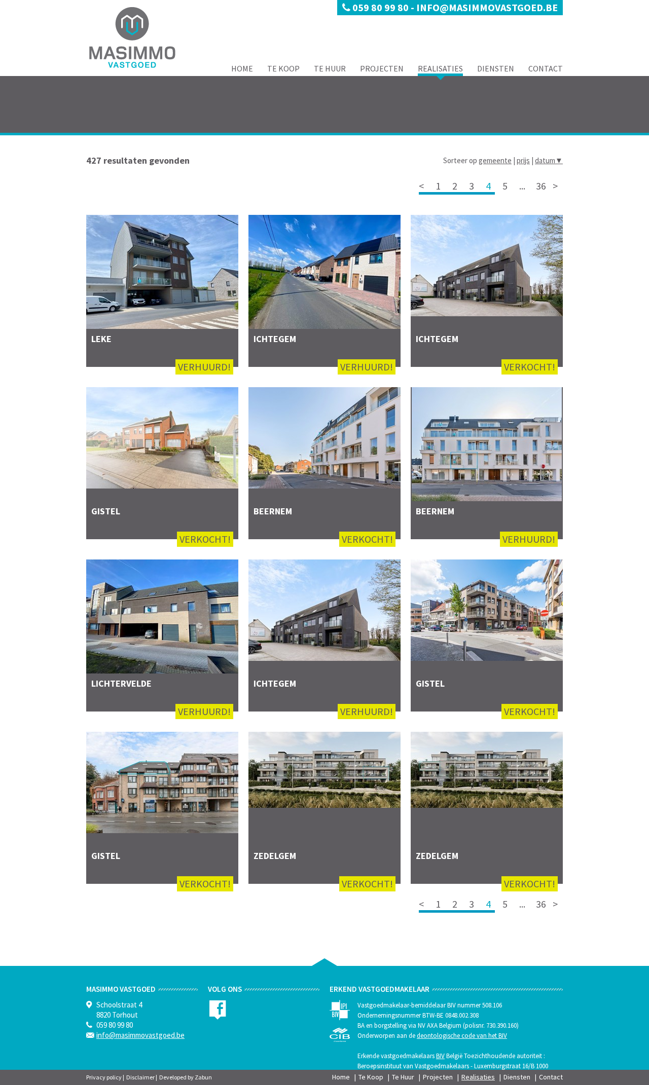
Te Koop (283, 68)
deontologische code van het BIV (462, 1035)
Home (242, 68)
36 (541, 185)
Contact (545, 68)
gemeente (495, 160)
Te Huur (330, 68)
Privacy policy (104, 1077)
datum (549, 160)
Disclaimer (140, 1077)
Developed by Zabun (185, 1077)
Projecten (382, 68)
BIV (440, 1056)
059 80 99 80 (380, 7)
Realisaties (440, 68)
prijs (523, 160)
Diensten (495, 68)
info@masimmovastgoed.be (487, 7)
